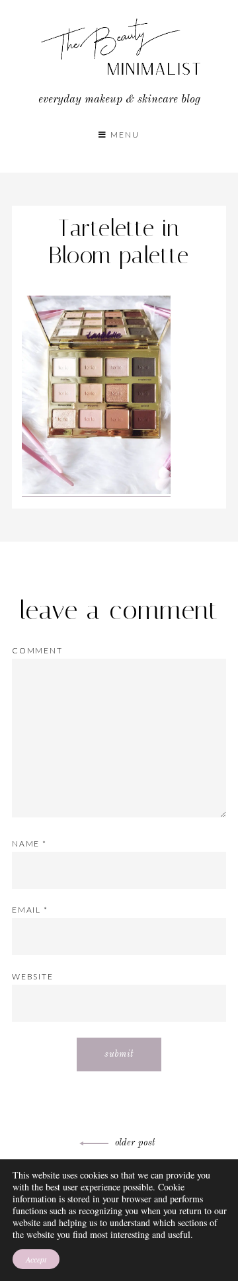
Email (30, 910)
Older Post (135, 1142)
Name (29, 843)
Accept (36, 1259)
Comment (37, 650)
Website (33, 976)
